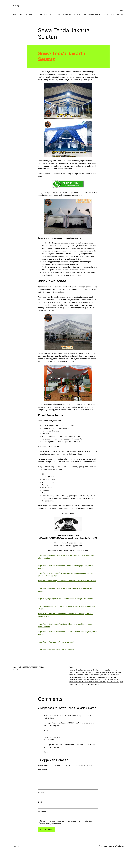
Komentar (42, 770)
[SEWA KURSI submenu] (47, 14)
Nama (41, 792)
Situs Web (42, 811)
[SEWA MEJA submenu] (35, 14)
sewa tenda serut (75, 684)
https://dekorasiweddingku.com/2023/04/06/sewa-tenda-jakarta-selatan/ (67, 581)
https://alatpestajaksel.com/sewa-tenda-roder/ (56, 649)
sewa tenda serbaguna (115, 682)
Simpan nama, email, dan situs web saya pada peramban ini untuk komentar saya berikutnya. (66, 822)
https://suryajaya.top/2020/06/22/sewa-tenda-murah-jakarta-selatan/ (65, 599)
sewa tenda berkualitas (77, 670)
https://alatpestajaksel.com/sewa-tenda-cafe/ (56, 642)
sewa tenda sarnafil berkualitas (95, 682)
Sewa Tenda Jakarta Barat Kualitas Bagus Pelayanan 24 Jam (67, 716)
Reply (46, 730)
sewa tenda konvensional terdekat (90, 679)
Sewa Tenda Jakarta (52, 737)
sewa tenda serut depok (90, 684)
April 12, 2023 (49, 740)
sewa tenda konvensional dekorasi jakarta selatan (99, 672)
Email (40, 802)
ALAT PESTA (33, 667)
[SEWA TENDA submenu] (60, 14)
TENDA (41, 667)
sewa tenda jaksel (93, 670)
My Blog (15, 6)
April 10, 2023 (49, 718)
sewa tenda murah (109, 679)
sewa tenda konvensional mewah (86, 677)
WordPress (119, 846)
